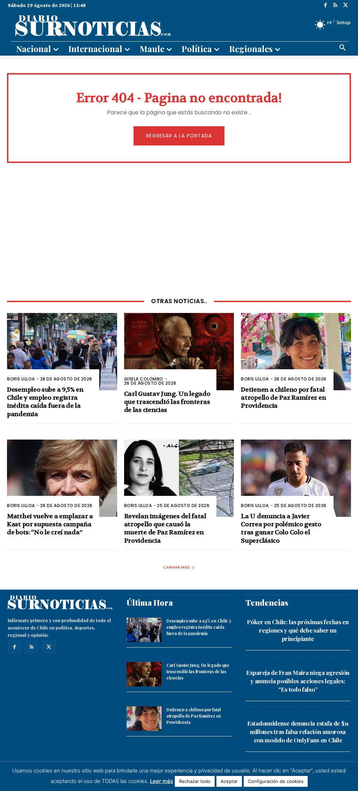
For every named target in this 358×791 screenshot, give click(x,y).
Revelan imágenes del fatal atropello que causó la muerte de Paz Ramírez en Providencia (165, 528)
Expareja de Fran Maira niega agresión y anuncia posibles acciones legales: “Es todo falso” (298, 681)
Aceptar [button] (229, 781)
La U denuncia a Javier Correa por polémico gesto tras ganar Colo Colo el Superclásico (281, 528)
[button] (342, 48)
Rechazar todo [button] (194, 781)
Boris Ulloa (21, 379)
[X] (346, 6)
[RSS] (335, 6)
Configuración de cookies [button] (275, 781)
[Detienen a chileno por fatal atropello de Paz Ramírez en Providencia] (296, 351)
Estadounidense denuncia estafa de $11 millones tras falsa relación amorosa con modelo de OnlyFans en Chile (298, 731)
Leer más (161, 781)
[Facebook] (326, 6)
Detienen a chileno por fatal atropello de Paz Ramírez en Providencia (283, 398)
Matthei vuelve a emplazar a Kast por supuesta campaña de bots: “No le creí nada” (50, 524)
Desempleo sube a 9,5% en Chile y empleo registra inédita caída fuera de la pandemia (45, 402)
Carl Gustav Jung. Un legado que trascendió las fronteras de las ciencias (167, 402)
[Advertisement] (179, 229)
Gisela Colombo (143, 379)
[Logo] (123, 24)
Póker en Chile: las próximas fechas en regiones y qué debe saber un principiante (298, 630)
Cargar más (176, 567)
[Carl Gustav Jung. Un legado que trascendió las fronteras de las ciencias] (179, 351)
